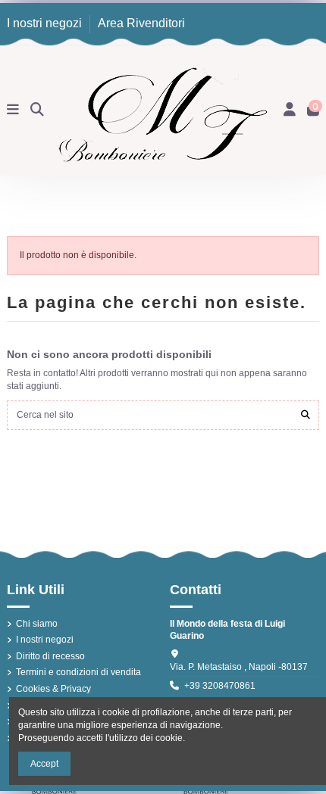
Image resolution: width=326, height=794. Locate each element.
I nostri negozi (46, 23)
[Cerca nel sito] (305, 415)
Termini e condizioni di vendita (78, 672)
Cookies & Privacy (53, 688)
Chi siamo (37, 623)
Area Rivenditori (141, 23)
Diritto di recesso (50, 656)
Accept (44, 763)
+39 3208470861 (219, 685)
